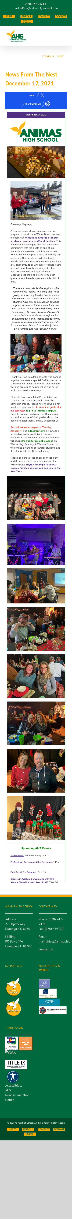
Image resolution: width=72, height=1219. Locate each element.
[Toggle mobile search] (59, 31)
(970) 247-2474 (34, 4)
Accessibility (13, 1085)
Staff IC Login (59, 1122)
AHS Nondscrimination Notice (17, 1095)
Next (60, 56)
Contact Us (46, 949)
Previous (48, 56)
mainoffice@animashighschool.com (36, 8)
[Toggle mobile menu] (65, 31)
